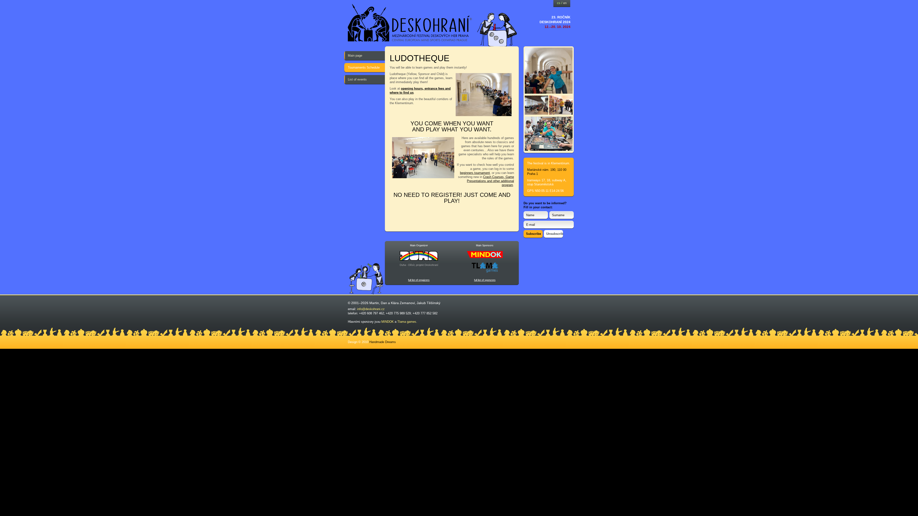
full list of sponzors (485, 280)
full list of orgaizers (419, 280)
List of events (357, 79)
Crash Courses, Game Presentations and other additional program (490, 181)
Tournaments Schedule (364, 67)
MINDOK (387, 321)
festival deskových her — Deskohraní (410, 22)
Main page (355, 55)
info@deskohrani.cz (371, 309)
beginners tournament (475, 173)
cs (558, 3)
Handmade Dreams (382, 342)
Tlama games (406, 321)
